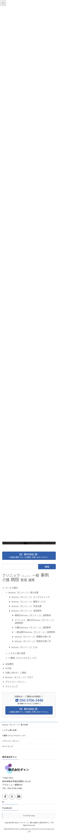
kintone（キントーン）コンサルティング (31, 597)
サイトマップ (11, 686)
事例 (44, 575)
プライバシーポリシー (15, 682)
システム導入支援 (16, 653)
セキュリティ (26, 576)
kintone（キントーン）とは (24, 647)
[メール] (19, 796)
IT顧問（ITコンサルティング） (23, 658)
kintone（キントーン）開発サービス (29, 601)
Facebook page (29, 815)
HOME (8, 668)
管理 (23, 580)
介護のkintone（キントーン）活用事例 (33, 627)
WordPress (16, 829)
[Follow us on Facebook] (5, 796)
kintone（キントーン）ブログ (19, 677)
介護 (5, 580)
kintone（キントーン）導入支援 (23, 592)
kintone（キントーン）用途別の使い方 (33, 641)
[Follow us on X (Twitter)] (12, 796)
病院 (15, 579)
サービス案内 (11, 588)
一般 (35, 575)
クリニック (11, 575)
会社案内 (9, 664)
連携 (31, 580)
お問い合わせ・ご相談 (15, 672)
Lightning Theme (30, 829)
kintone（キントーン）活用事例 (26, 611)
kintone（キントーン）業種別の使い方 (33, 636)
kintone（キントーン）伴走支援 (26, 606)
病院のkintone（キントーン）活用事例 (33, 615)
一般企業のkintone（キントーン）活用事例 (35, 632)
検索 (47, 566)
